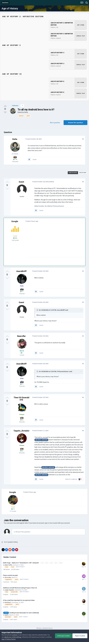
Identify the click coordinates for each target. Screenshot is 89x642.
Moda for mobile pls (71, 479)
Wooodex (8, 577)
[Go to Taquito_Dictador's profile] (22, 438)
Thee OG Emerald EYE (21, 398)
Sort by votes (73, 172)
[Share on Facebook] (6, 549)
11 (22, 291)
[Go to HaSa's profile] (13, 111)
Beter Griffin (8, 565)
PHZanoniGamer (63, 371)
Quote (34, 159)
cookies (14, 635)
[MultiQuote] (29, 159)
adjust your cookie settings (12, 637)
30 (22, 420)
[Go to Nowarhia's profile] (84, 614)
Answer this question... (23, 532)
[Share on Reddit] (9, 549)
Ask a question (55, 122)
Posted (34, 139)
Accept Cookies (64, 636)
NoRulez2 (8, 602)
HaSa (26, 112)
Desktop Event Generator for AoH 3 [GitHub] (24, 613)
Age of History (10, 8)
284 (15, 238)
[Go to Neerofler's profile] (22, 344)
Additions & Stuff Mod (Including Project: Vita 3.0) (20, 588)
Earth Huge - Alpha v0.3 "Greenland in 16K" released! (21, 563)
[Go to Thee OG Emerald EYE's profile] (22, 407)
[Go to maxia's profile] (84, 576)
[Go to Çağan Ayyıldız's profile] (84, 589)
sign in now (48, 523)
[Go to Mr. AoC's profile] (15, 229)
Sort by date (82, 172)
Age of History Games (9, 639)
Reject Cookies (80, 636)
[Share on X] (3, 549)
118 (15, 159)
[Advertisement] (53, 242)
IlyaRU (7, 615)
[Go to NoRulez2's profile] (84, 601)
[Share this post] (82, 139)
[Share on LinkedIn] (13, 549)
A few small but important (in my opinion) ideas (19, 600)
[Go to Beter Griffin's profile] (84, 564)
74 (13, 509)
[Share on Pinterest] (16, 549)
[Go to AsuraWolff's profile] (22, 279)
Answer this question (75, 122)
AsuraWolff (21, 271)
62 (22, 451)
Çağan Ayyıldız (9, 590)
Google (14, 221)
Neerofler (21, 336)
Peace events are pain (10, 575)
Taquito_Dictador (21, 431)
